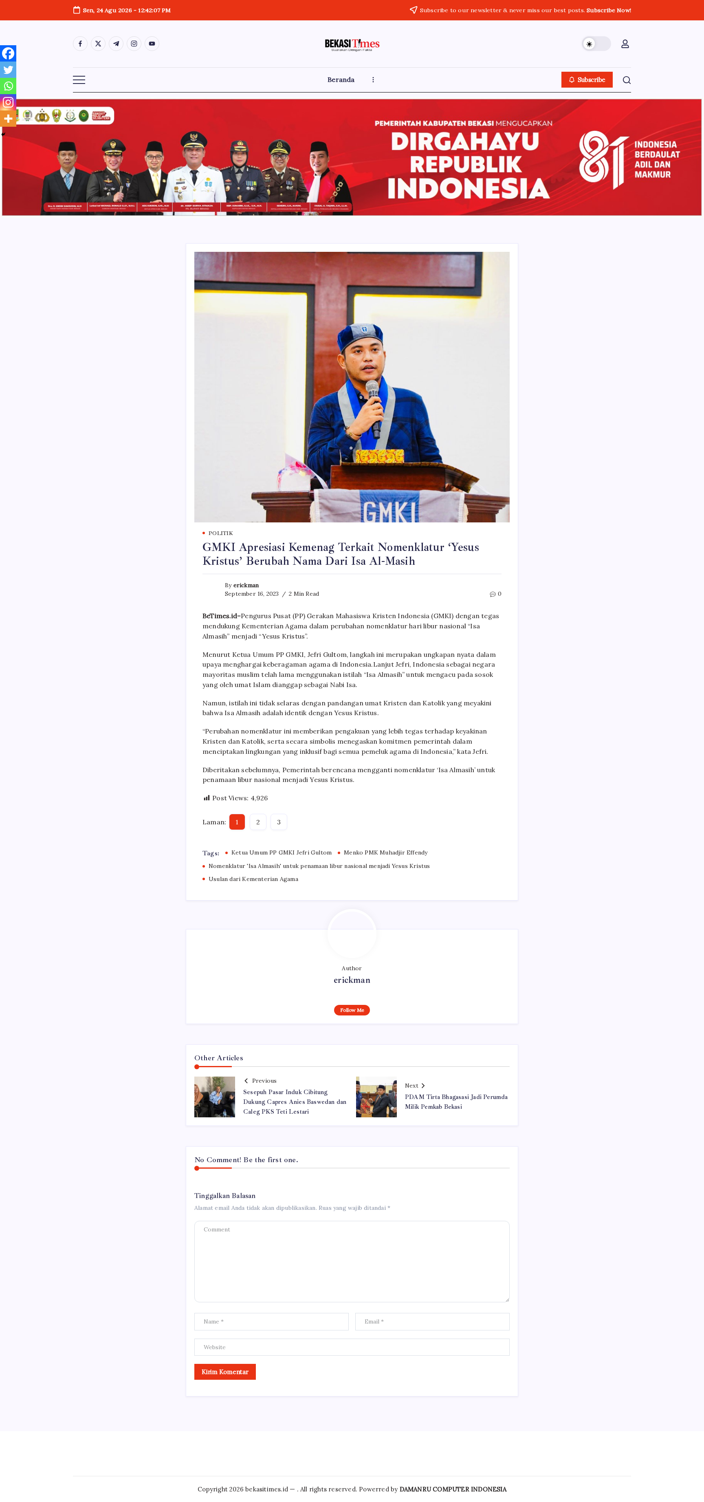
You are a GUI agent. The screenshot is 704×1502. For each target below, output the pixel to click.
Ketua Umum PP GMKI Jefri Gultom (281, 852)
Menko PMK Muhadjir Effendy (385, 852)
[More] (8, 118)
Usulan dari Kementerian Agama (253, 879)
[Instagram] (8, 102)
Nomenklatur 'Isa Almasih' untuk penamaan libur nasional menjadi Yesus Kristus (319, 866)
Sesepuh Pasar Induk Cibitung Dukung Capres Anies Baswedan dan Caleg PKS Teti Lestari (294, 1102)
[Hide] (3, 134)
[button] (596, 43)
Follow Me (352, 1010)
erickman (246, 585)
